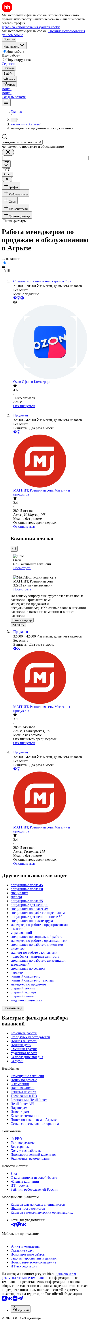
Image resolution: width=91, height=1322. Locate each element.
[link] (9, 78)
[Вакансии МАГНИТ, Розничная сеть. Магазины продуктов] (50, 461)
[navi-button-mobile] (6, 102)
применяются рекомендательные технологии (39, 1276)
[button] (6, 89)
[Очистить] (8, 152)
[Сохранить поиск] (6, 164)
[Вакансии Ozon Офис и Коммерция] (50, 342)
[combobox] (22, 142)
